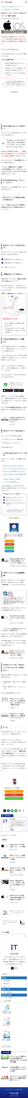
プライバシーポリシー (10, 1089)
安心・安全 (7, 989)
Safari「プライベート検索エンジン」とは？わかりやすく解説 (17, 857)
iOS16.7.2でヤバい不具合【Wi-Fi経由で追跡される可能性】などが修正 (17, 897)
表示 (16, 92)
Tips (5, 978)
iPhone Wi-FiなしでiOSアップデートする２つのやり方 (17, 618)
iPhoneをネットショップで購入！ (12, 788)
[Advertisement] (14, 109)
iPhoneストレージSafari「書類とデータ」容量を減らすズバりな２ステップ (17, 715)
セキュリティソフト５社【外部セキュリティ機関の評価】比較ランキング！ (18, 1078)
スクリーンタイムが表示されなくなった (15, 468)
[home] (12, 829)
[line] (15, 810)
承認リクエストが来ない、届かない (14, 466)
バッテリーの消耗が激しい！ (12, 482)
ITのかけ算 (8, 2)
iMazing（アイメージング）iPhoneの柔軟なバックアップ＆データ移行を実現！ (13, 536)
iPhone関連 (13, 835)
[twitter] (4, 810)
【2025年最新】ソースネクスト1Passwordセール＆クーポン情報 (18, 1069)
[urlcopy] (23, 810)
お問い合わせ (19, 1089)
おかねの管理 (7, 1001)
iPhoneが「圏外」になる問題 (12, 479)
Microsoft (6, 983)
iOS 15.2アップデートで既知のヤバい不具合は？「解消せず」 (17, 870)
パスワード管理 (8, 998)
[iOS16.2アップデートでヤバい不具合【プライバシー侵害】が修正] (12, 810)
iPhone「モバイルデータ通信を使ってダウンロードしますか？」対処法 (17, 653)
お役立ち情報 (7, 995)
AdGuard (13, 421)
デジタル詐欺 (7, 992)
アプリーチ (16, 387)
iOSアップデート (6, 835)
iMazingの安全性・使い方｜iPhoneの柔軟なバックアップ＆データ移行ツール (17, 561)
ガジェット (6, 986)
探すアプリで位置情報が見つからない (14, 471)
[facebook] (8, 810)
